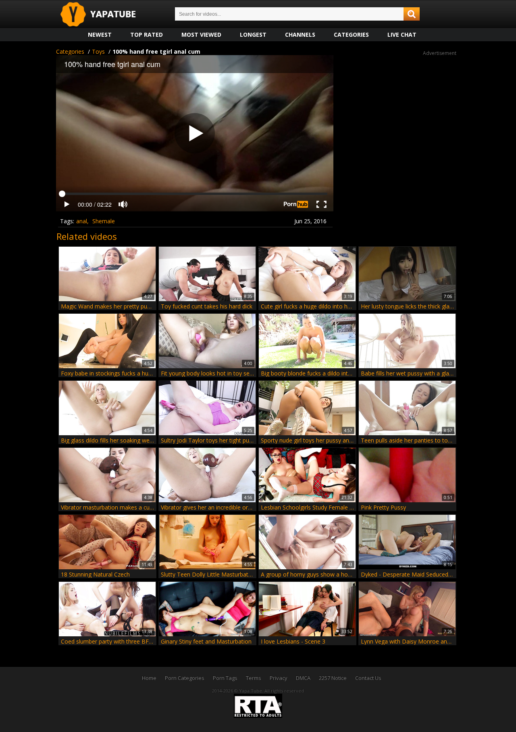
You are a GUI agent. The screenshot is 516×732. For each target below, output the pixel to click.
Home (149, 678)
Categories (351, 34)
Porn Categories (184, 678)
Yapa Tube (104, 14)
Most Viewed (201, 34)
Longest (253, 34)
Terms (253, 678)
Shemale (103, 221)
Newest (100, 34)
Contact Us (368, 678)
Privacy (278, 678)
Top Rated (146, 34)
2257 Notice (333, 678)
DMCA (303, 678)
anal (81, 221)
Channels (300, 34)
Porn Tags (225, 678)
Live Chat (401, 34)
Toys (98, 51)
